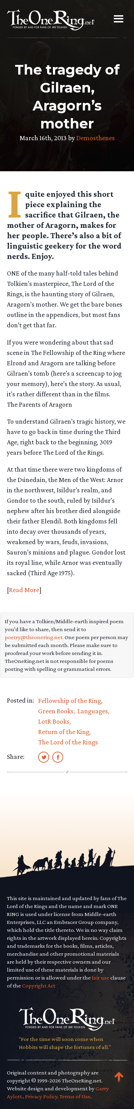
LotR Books (53, 721)
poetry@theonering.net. (34, 637)
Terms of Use (74, 1096)
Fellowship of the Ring (69, 700)
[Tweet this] (43, 757)
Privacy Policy (41, 1096)
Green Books (56, 711)
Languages (92, 711)
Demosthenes (95, 138)
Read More (24, 590)
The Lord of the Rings (68, 742)
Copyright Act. (39, 985)
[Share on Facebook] (57, 757)
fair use (100, 977)
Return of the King (63, 731)
